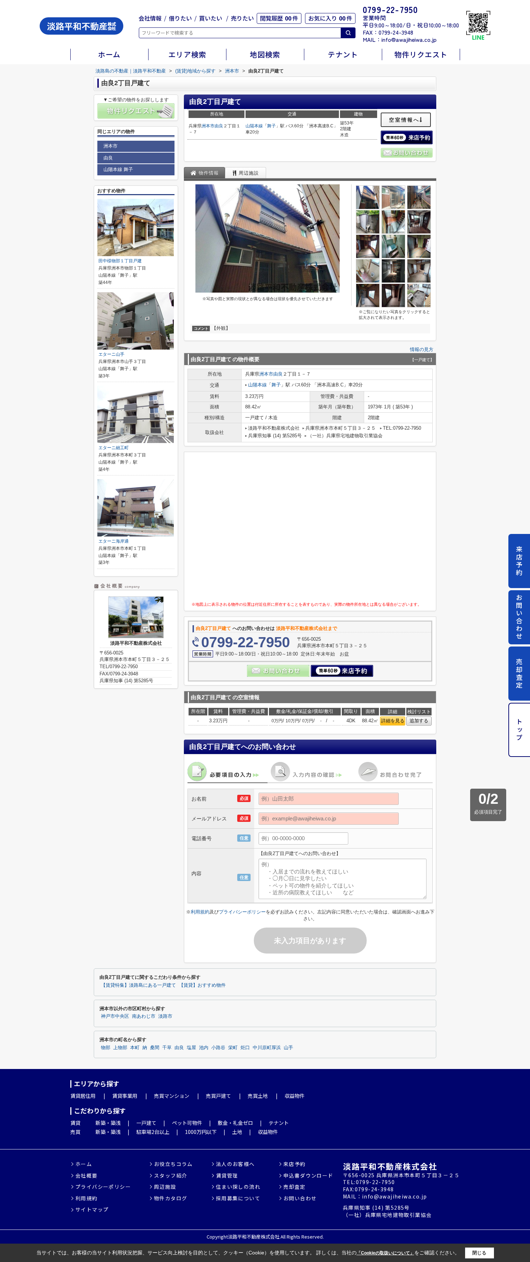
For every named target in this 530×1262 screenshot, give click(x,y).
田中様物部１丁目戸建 (120, 260)
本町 (135, 1047)
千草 (167, 1047)
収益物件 (294, 1095)
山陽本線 (254, 125)
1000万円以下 (201, 1131)
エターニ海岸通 (113, 541)
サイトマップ (92, 1209)
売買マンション (171, 1095)
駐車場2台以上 (152, 1131)
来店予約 (519, 561)
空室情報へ (404, 120)
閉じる (479, 1253)
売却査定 (519, 673)
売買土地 (258, 1095)
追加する (419, 720)
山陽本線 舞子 (118, 169)
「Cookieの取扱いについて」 (385, 1253)
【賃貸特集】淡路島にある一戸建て (138, 985)
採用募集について (238, 1198)
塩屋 (191, 1047)
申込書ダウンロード (308, 1175)
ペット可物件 (187, 1122)
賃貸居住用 (83, 1095)
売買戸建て (218, 1095)
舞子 (271, 125)
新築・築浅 (108, 1122)
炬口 (245, 1047)
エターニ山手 (111, 354)
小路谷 (218, 1047)
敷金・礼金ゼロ (235, 1122)
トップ (519, 730)
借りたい (180, 18)
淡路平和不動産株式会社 (390, 1166)
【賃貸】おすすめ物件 (202, 985)
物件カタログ (170, 1198)
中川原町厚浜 (267, 1047)
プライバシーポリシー (242, 912)
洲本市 (208, 125)
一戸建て (146, 1122)
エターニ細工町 (113, 447)
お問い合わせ (519, 617)
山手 (288, 1047)
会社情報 (150, 18)
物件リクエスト (420, 54)
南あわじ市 (143, 1016)
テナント (343, 54)
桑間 (154, 1047)
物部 (105, 1047)
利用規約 (200, 912)
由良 (219, 125)
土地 (237, 1131)
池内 (203, 1047)
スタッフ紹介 (170, 1175)
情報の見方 (421, 349)
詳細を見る (393, 720)
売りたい (242, 18)
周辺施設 (165, 1186)
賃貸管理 (227, 1175)
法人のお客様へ (235, 1164)
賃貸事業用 (124, 1095)
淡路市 (165, 1016)
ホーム (109, 54)
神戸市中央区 (115, 1016)
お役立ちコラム (173, 1164)
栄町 (233, 1047)
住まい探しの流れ (238, 1186)
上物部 (120, 1047)
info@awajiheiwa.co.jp (409, 39)
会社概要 (86, 1175)
